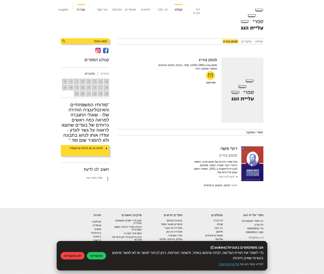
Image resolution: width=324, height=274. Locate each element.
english (63, 9)
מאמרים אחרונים (214, 235)
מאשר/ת (96, 256)
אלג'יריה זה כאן (174, 231)
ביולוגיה (97, 236)
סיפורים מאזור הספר (171, 224)
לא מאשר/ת (72, 256)
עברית (81, 9)
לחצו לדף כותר (226, 176)
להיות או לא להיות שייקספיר (86, 148)
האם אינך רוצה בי (133, 233)
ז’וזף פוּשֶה (228, 148)
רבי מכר (163, 9)
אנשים (218, 185)
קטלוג (178, 9)
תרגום (227, 185)
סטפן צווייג (228, 155)
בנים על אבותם (174, 220)
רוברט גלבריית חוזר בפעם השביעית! (128, 228)
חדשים (145, 9)
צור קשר (102, 9)
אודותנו (117, 9)
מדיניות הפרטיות (229, 264)
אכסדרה (97, 225)
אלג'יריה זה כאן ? (173, 228)
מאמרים (130, 9)
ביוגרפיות (209, 185)
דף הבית (196, 11)
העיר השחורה (175, 235)
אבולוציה (96, 221)
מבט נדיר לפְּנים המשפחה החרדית (128, 221)
